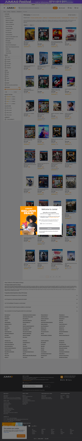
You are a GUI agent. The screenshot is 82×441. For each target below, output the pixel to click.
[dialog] (41, 220)
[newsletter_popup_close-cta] (60, 208)
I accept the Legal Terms (54, 217)
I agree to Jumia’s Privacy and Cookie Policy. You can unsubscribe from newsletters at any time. (50, 220)
